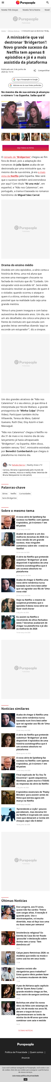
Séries (5, 493)
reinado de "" (17, 157)
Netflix (13, 493)
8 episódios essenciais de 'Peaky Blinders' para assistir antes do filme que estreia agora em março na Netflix (32, 796)
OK (25, 1079)
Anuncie (26, 1057)
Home (3, 31)
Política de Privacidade (16, 1052)
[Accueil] (25, 2)
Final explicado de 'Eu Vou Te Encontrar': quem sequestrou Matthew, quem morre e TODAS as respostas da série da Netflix (32, 779)
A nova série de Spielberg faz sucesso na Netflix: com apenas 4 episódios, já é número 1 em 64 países (32, 521)
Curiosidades (25, 493)
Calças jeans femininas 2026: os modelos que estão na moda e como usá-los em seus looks (32, 955)
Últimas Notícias (14, 31)
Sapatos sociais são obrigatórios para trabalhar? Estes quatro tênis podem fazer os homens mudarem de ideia (32, 973)
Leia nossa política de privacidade (25, 1076)
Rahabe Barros (18, 465)
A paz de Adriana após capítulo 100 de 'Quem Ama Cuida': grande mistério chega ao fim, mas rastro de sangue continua (32, 990)
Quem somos (36, 1052)
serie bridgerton (9, 498)
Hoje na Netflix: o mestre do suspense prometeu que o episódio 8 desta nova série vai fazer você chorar (32, 604)
